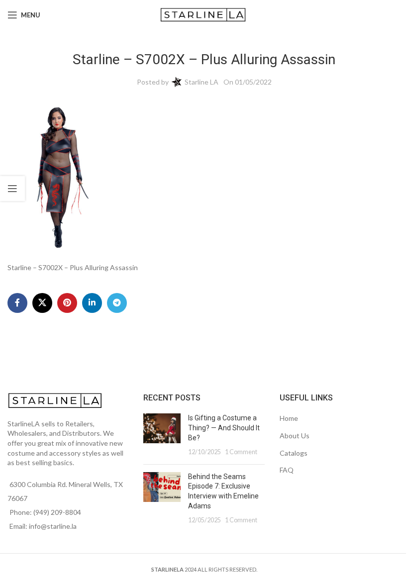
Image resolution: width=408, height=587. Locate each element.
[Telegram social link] (117, 303)
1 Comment (241, 452)
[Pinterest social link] (67, 303)
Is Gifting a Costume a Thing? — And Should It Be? (224, 427)
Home (289, 418)
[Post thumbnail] (162, 434)
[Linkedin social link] (92, 303)
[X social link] (42, 303)
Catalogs (293, 453)
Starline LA (201, 82)
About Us (294, 435)
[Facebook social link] (17, 303)
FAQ (287, 470)
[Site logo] (204, 14)
